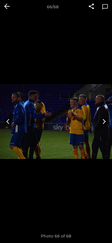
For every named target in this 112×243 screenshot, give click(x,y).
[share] (91, 7)
